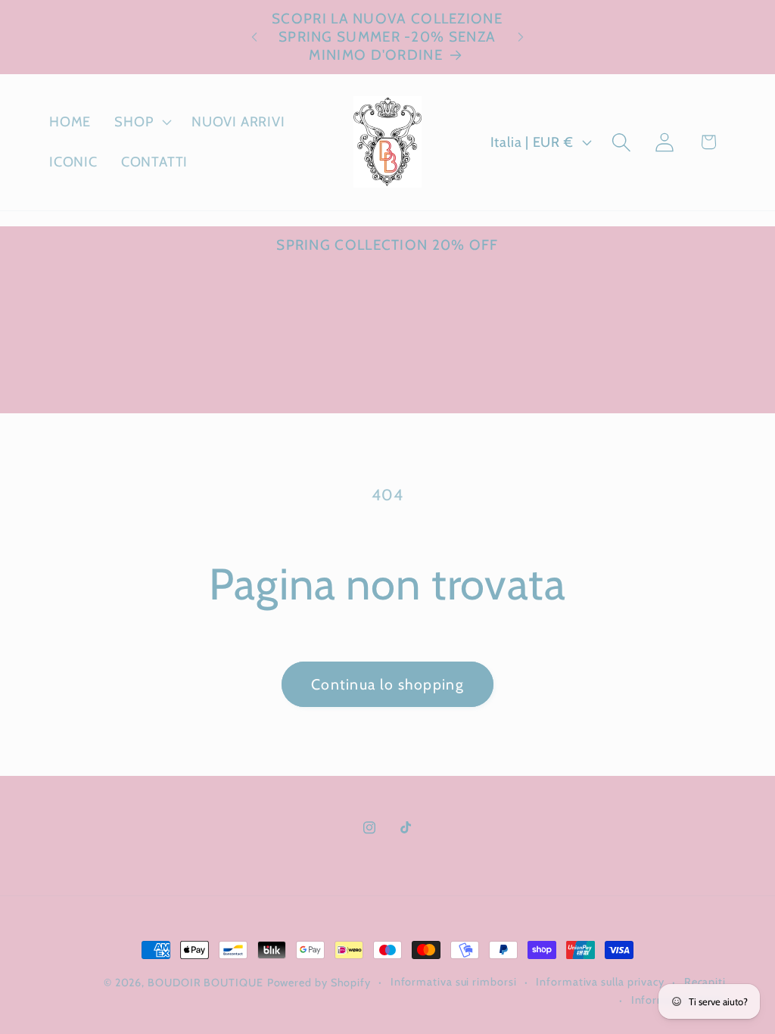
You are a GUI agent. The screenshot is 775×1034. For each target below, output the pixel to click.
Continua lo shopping (387, 684)
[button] (141, 121)
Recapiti (705, 982)
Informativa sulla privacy (600, 982)
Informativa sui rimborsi (454, 982)
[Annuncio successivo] (520, 36)
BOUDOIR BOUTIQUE (205, 982)
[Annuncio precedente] (254, 36)
